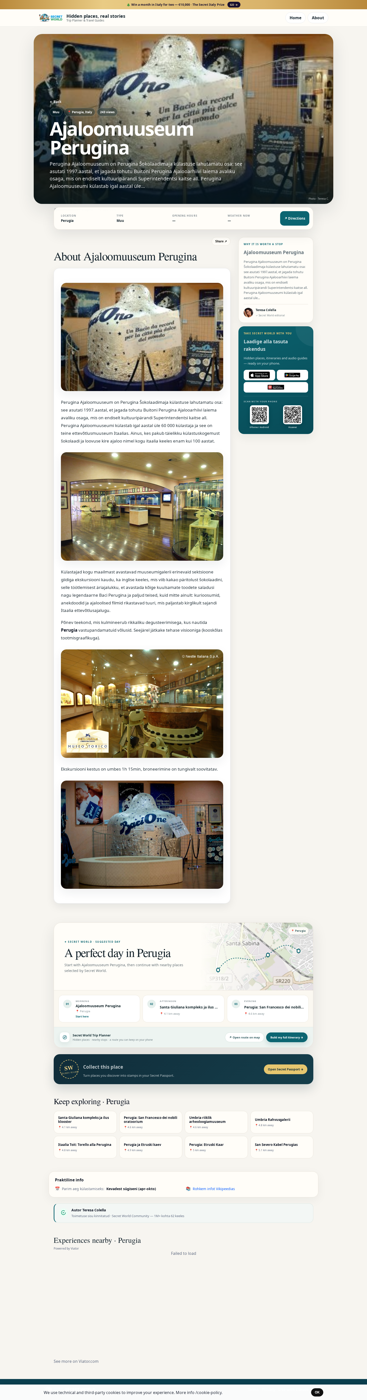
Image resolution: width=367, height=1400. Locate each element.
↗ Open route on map (244, 1037)
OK (317, 1392)
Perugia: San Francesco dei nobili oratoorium (283, 1007)
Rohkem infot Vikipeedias (214, 1188)
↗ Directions (294, 218)
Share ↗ (221, 241)
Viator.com (89, 1361)
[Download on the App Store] (259, 375)
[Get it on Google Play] (292, 375)
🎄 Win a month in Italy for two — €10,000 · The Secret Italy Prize (182, 4)
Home (295, 17)
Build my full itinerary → (286, 1037)
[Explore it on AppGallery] (276, 387)
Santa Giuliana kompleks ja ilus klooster (194, 1007)
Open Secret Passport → (285, 1069)
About (318, 17)
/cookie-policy (208, 1392)
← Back (55, 101)
